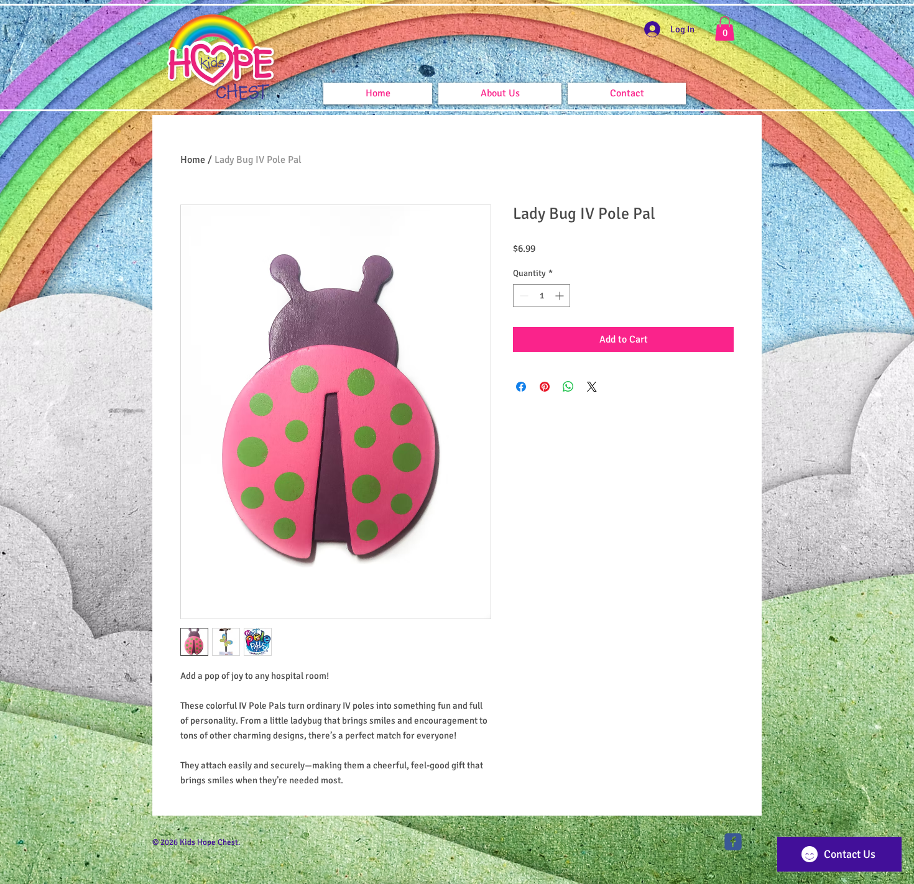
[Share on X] (591, 386)
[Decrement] (522, 295)
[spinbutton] (541, 295)
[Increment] (560, 295)
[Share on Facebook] (521, 386)
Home (192, 160)
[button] (724, 28)
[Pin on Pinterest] (544, 386)
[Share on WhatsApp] (568, 386)
